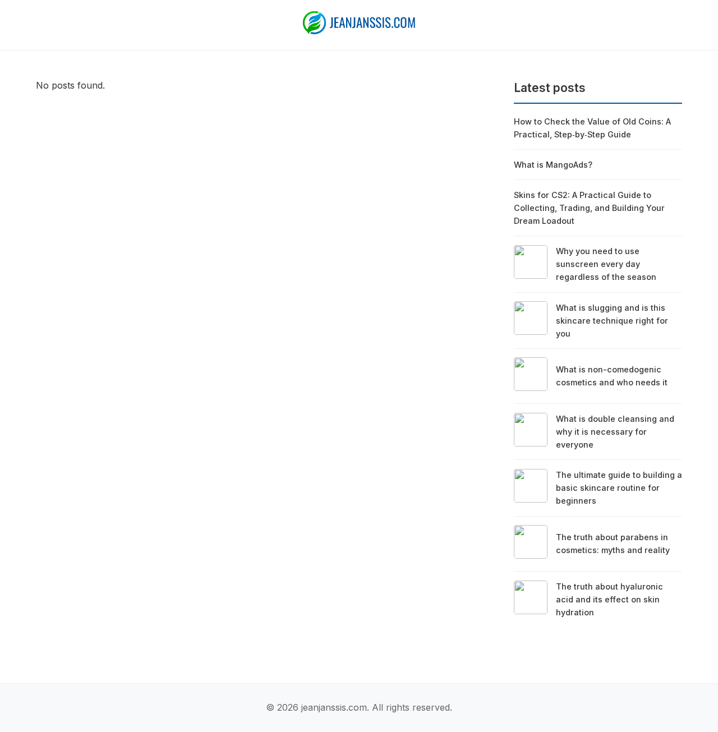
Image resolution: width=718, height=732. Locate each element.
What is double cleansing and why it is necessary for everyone (615, 431)
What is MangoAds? (553, 164)
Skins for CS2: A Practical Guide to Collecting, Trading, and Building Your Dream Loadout (589, 207)
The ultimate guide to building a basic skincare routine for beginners (619, 487)
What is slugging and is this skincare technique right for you (612, 320)
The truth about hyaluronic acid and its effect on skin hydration (609, 599)
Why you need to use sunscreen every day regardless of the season (606, 264)
